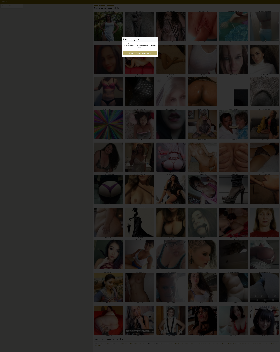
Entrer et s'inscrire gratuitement (140, 53)
